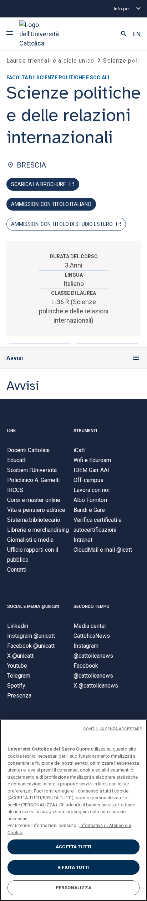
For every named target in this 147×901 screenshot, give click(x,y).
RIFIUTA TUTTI (73, 867)
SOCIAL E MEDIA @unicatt (33, 606)
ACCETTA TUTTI (73, 846)
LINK (11, 430)
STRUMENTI (85, 430)
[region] (73, 810)
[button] (124, 34)
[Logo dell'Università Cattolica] (46, 34)
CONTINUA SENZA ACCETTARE (112, 729)
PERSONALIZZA (73, 887)
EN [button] (137, 34)
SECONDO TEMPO (92, 606)
